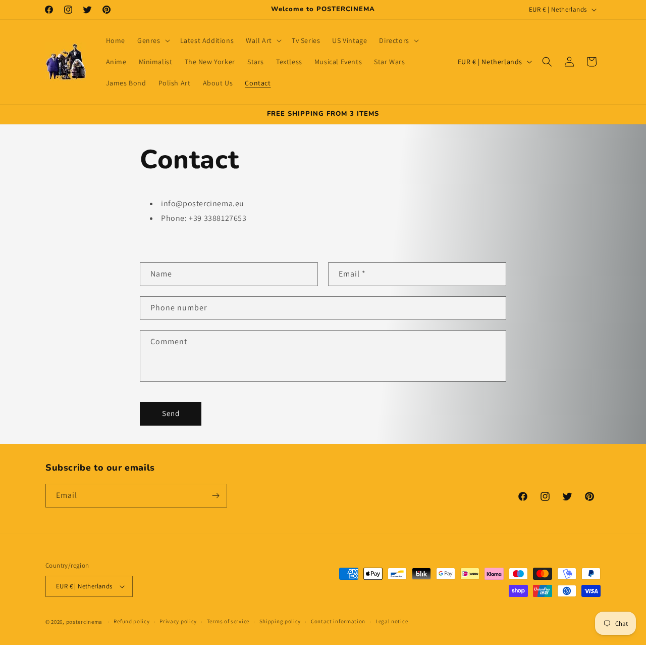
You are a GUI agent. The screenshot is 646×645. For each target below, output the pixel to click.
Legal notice (391, 621)
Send (171, 413)
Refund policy (131, 621)
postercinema (84, 621)
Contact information (338, 621)
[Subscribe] (215, 496)
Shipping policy (280, 621)
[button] (152, 40)
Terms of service (228, 621)
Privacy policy (178, 621)
